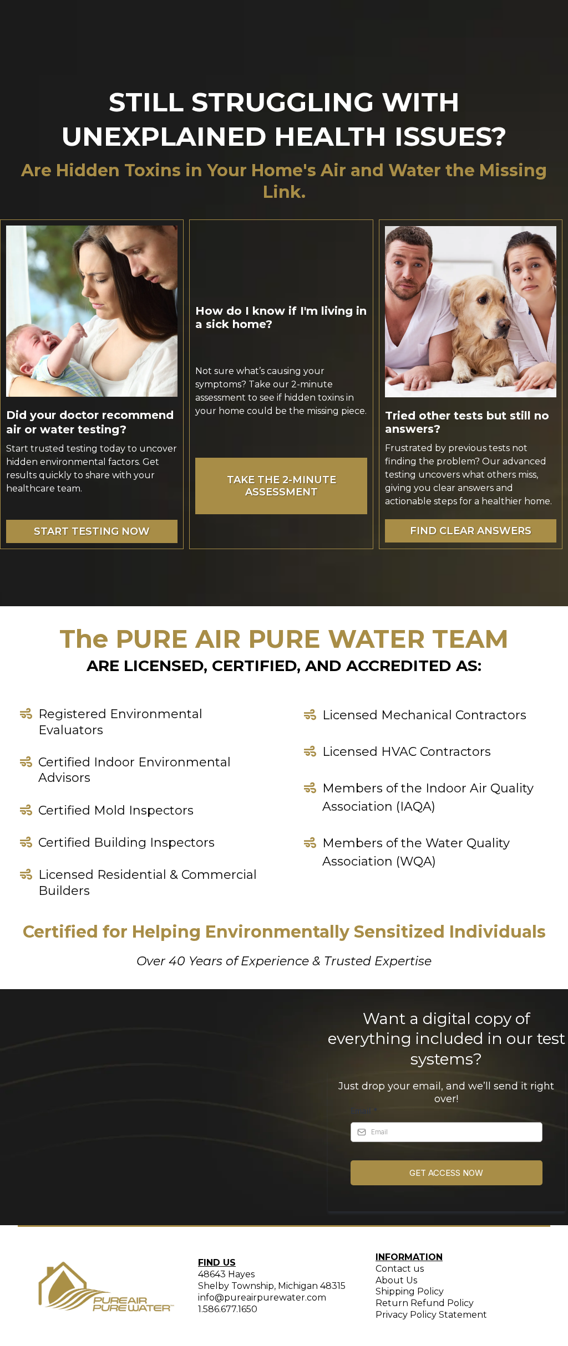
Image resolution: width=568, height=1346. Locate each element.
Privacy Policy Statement (431, 1314)
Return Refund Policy (425, 1303)
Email (364, 1110)
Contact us (400, 1268)
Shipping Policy (410, 1291)
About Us (396, 1280)
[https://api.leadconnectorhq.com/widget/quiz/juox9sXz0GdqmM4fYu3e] (281, 259)
